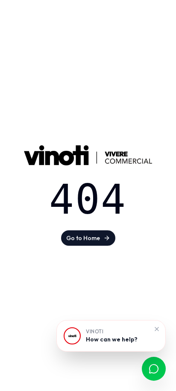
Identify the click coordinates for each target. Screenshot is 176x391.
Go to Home (83, 238)
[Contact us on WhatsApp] (154, 369)
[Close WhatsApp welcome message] (156, 329)
